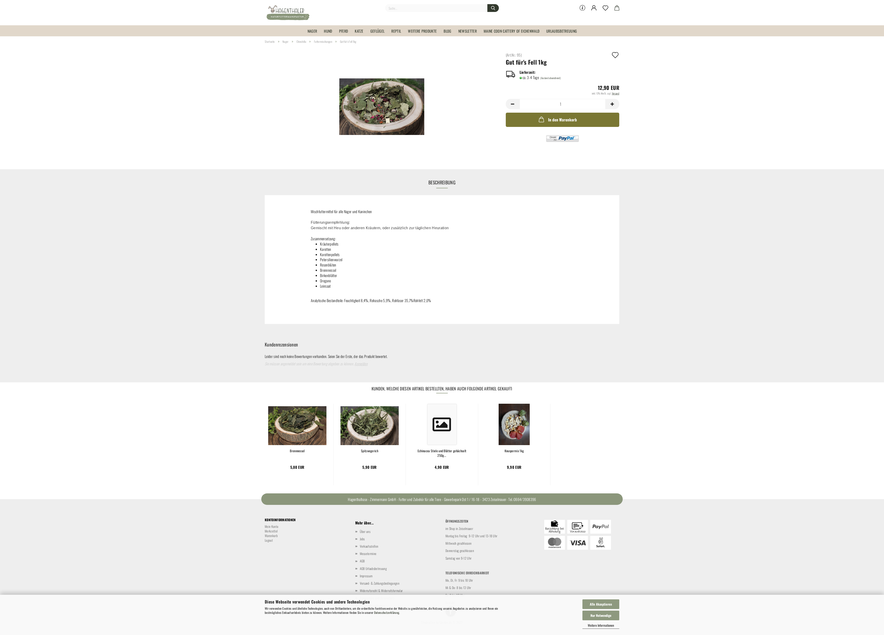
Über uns (365, 531)
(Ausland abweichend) (550, 78)
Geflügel (377, 31)
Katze (359, 31)
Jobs (362, 538)
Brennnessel (297, 451)
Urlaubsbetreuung (561, 31)
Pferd (343, 31)
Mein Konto (271, 526)
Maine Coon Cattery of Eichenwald (511, 31)
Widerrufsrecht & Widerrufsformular (381, 590)
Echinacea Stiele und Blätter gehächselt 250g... (442, 453)
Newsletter (467, 31)
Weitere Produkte (422, 31)
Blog (447, 31)
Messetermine (368, 553)
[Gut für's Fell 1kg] (381, 104)
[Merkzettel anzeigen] (605, 8)
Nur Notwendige (600, 615)
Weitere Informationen (601, 625)
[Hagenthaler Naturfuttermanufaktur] (289, 12)
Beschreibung (442, 182)
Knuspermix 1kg (514, 451)
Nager (312, 31)
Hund (328, 31)
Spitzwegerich (369, 451)
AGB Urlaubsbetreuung (373, 568)
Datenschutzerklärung (386, 612)
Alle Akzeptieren (601, 604)
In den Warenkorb (562, 120)
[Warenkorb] (617, 8)
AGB (362, 560)
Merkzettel (271, 531)
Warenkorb (271, 535)
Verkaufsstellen (369, 546)
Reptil (396, 31)
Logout (269, 540)
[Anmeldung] (594, 8)
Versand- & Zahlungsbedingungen (380, 583)
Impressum (366, 575)
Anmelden (361, 363)
